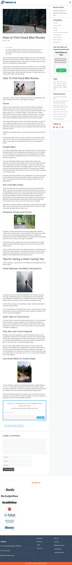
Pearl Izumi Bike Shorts (59, 116)
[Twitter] (55, 557)
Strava (14, 112)
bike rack (59, 81)
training (59, 85)
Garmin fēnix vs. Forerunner (60, 111)
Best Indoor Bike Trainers (60, 114)
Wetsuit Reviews (57, 39)
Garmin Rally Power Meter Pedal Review (13, 425)
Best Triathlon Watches (59, 109)
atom (54, 81)
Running (55, 27)
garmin (65, 83)
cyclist (64, 81)
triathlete (63, 85)
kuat (54, 85)
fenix (54, 83)
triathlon (55, 87)
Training (55, 30)
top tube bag (30, 353)
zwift (54, 89)
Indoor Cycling (57, 25)
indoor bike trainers (40, 59)
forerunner (59, 83)
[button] (70, 2)
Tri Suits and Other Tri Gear (60, 32)
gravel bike (6, 387)
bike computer (39, 139)
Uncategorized (57, 35)
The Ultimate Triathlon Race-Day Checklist (14, 426)
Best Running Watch (58, 119)
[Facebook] (52, 557)
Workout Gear (57, 42)
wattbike (65, 87)
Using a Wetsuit (57, 37)
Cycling (55, 23)
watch (60, 87)
